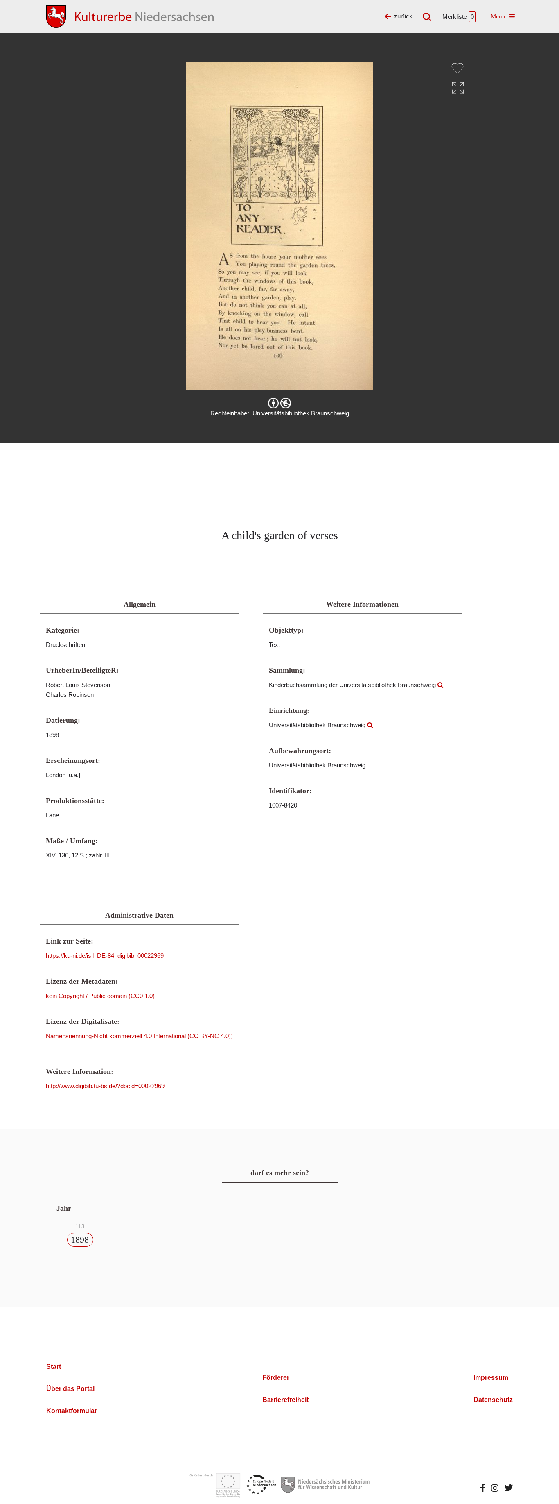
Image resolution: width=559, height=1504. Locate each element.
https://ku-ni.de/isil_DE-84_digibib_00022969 (105, 955)
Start (53, 1366)
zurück (403, 16)
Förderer (275, 1377)
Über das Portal (70, 1388)
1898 (80, 1239)
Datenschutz (493, 1399)
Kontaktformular (71, 1410)
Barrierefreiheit (285, 1399)
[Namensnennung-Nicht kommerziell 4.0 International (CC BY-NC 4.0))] (279, 403)
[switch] (457, 68)
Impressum (490, 1377)
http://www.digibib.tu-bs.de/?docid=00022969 (105, 1085)
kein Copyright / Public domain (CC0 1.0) (100, 995)
